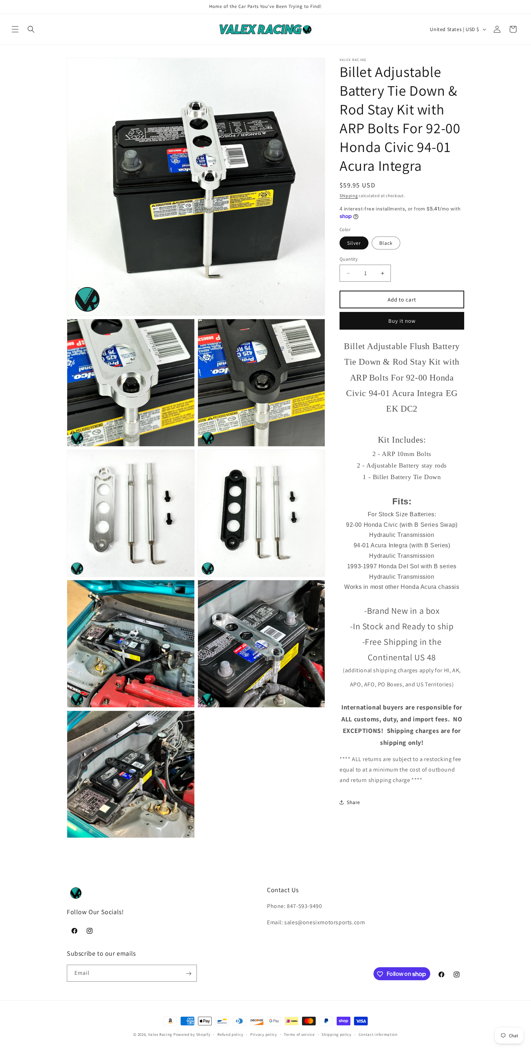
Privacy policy (263, 1034)
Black (386, 243)
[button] (15, 29)
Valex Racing (160, 1034)
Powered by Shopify (192, 1034)
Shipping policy (336, 1034)
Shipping (349, 195)
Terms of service (299, 1034)
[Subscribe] (189, 973)
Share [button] (353, 802)
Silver (354, 243)
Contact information (378, 1034)
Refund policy (230, 1034)
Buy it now (402, 320)
